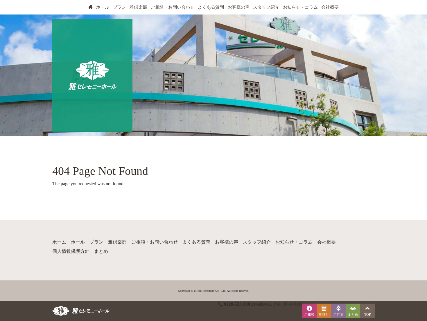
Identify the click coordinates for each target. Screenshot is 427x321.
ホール (102, 7)
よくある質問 (211, 7)
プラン (119, 7)
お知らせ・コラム (300, 7)
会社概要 (330, 7)
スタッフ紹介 (266, 7)
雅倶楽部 (138, 7)
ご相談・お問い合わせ (172, 7)
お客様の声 (239, 7)
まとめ (101, 251)
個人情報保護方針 (70, 251)
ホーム (59, 242)
